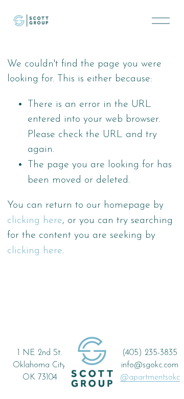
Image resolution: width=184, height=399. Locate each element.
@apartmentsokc (150, 377)
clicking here (34, 220)
